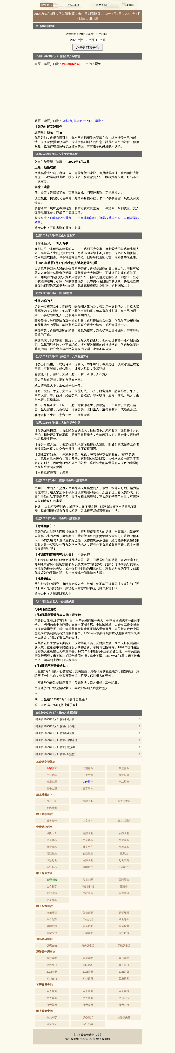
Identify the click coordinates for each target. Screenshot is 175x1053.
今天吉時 (124, 991)
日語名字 (124, 866)
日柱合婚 (88, 919)
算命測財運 (88, 886)
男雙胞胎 (52, 853)
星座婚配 (88, 926)
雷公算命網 (72, 1038)
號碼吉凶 (52, 945)
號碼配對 (124, 912)
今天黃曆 (52, 991)
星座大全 (52, 1024)
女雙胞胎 (88, 853)
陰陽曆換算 (124, 1017)
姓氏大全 (52, 833)
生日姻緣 (52, 774)
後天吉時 (124, 1004)
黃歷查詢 (101, 5)
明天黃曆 (52, 997)
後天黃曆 (52, 1004)
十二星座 (124, 781)
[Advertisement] (87, 93)
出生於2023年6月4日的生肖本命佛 (56, 740)
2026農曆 (88, 971)
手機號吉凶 (124, 945)
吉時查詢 (88, 965)
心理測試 (128, 5)
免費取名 (124, 839)
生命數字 (52, 886)
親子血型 (52, 788)
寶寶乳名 (52, 846)
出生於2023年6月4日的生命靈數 (55, 754)
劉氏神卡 (52, 807)
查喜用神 (88, 788)
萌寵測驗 (52, 893)
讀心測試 (88, 1017)
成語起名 (52, 860)
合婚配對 (52, 912)
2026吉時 (51, 978)
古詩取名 (88, 860)
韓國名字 (88, 866)
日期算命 (88, 768)
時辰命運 (52, 781)
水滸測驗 (124, 893)
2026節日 (88, 978)
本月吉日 (124, 965)
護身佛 (124, 886)
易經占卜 (88, 801)
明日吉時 (124, 997)
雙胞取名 (124, 846)
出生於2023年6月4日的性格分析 (55, 719)
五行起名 (52, 866)
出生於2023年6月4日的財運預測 (55, 747)
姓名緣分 (124, 919)
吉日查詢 (124, 958)
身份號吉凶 (88, 945)
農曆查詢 (88, 958)
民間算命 (124, 879)
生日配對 (52, 919)
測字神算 (52, 899)
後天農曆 (88, 1004)
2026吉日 (124, 971)
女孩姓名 (88, 839)
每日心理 (88, 879)
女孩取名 (124, 833)
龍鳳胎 (124, 853)
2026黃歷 (51, 971)
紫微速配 (88, 912)
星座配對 (124, 926)
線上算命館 (103, 1038)
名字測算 (88, 820)
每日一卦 (52, 801)
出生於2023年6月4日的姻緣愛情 (55, 733)
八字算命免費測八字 (87, 1034)
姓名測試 (73, 5)
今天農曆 (88, 991)
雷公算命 (46, 5)
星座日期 (124, 978)
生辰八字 (52, 1017)
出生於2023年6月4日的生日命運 (55, 726)
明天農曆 (88, 997)
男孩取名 (88, 833)
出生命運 (88, 774)
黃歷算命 (124, 768)
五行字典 (88, 1024)
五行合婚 (124, 932)
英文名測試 (124, 820)
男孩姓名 (52, 839)
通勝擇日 (52, 965)
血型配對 (52, 932)
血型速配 (88, 932)
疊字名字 (88, 846)
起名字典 (124, 860)
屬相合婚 (52, 926)
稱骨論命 (124, 774)
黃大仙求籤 (124, 801)
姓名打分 (52, 820)
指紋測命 (88, 893)
